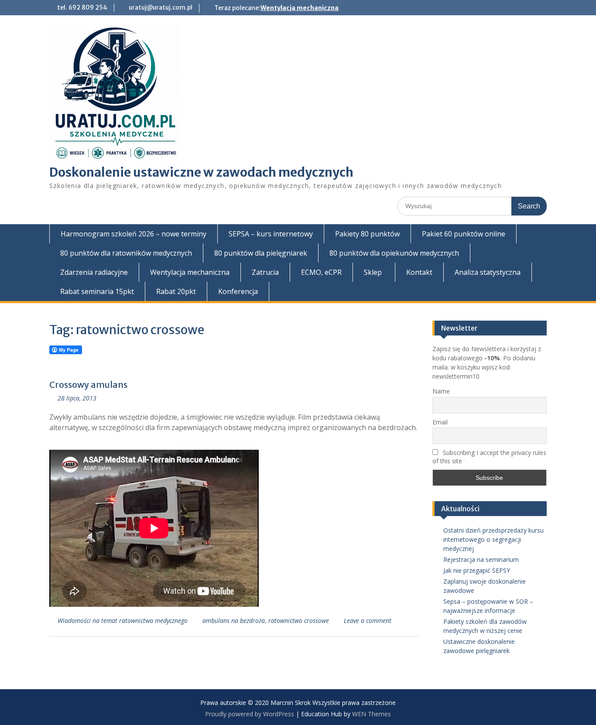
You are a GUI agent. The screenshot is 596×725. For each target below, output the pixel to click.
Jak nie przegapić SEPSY (476, 570)
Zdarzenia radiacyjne (94, 272)
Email (440, 422)
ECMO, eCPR (321, 272)
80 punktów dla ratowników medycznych (126, 253)
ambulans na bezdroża (233, 620)
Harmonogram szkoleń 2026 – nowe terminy (133, 234)
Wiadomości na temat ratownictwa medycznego (123, 620)
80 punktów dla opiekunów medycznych (394, 253)
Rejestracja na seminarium (481, 559)
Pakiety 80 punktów (367, 234)
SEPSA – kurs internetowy (271, 234)
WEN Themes (371, 714)
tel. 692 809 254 (82, 7)
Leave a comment (367, 620)
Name (441, 391)
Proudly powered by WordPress (249, 714)
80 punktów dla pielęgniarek (260, 253)
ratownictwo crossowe (298, 620)
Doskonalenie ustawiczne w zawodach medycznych (201, 172)
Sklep (373, 272)
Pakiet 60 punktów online (463, 234)
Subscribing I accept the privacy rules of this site (489, 456)
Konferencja (238, 291)
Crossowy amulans (88, 384)
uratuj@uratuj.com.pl (160, 7)
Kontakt (419, 272)
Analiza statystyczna (488, 272)
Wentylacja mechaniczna (299, 8)
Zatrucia (265, 272)
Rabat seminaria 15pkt (97, 291)
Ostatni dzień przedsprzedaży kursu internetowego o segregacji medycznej (493, 539)
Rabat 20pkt (176, 291)
